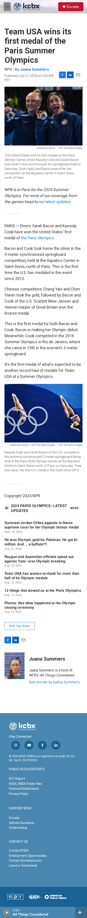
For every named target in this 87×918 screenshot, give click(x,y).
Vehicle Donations (21, 823)
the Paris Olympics (37, 238)
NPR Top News (19, 626)
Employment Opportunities (28, 855)
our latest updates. (55, 201)
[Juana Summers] (14, 665)
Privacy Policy (18, 794)
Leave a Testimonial (23, 865)
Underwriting (18, 828)
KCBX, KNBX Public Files (25, 783)
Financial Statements (24, 788)
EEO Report (17, 778)
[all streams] (81, 912)
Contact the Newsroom (25, 860)
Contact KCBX (19, 850)
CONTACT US (18, 841)
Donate (72, 7)
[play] (7, 912)
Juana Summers (34, 69)
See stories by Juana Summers (54, 682)
